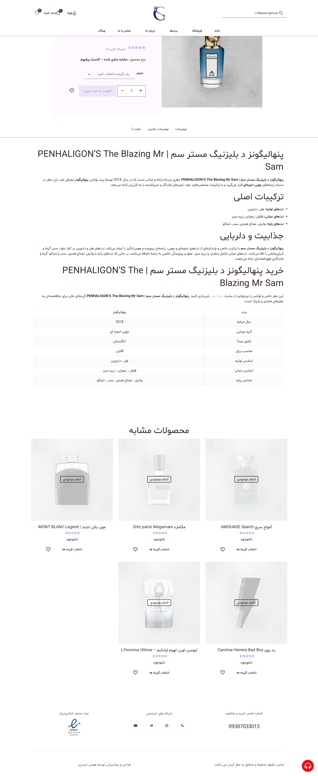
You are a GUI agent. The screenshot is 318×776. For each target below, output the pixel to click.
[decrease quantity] (122, 91)
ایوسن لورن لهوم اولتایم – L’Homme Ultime (159, 650)
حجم (140, 73)
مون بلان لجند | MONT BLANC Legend (72, 527)
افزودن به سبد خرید (98, 91)
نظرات (136, 129)
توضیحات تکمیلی (158, 129)
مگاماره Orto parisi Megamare (159, 527)
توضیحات (181, 129)
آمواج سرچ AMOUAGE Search (246, 527)
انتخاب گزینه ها (246, 549)
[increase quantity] (141, 91)
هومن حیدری (87, 764)
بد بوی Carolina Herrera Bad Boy (246, 650)
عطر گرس (216, 296)
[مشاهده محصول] (211, 445)
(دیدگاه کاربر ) (115, 49)
